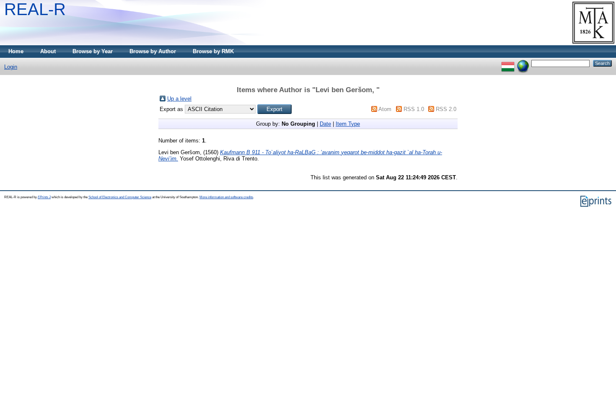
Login (10, 67)
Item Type (348, 124)
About (48, 51)
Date (325, 124)
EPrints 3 (44, 197)
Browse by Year (92, 51)
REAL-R (35, 9)
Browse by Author (152, 51)
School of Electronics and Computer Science (119, 197)
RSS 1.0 (414, 109)
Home (15, 51)
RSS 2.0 (446, 109)
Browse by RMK (213, 51)
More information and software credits (226, 197)
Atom (384, 109)
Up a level (179, 99)
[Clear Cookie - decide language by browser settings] (523, 63)
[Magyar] (508, 63)
